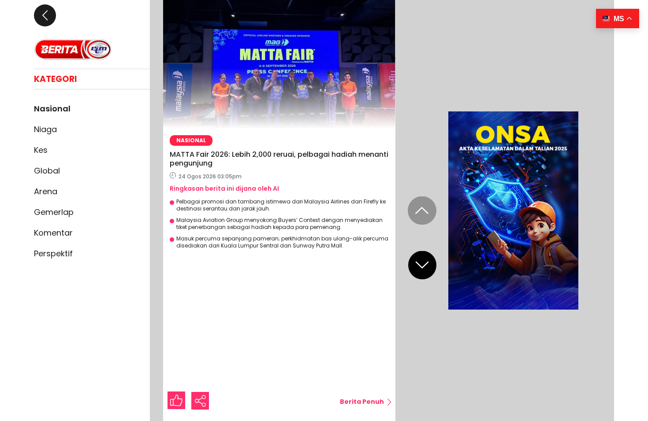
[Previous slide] (422, 210)
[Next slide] (422, 265)
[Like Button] (176, 400)
